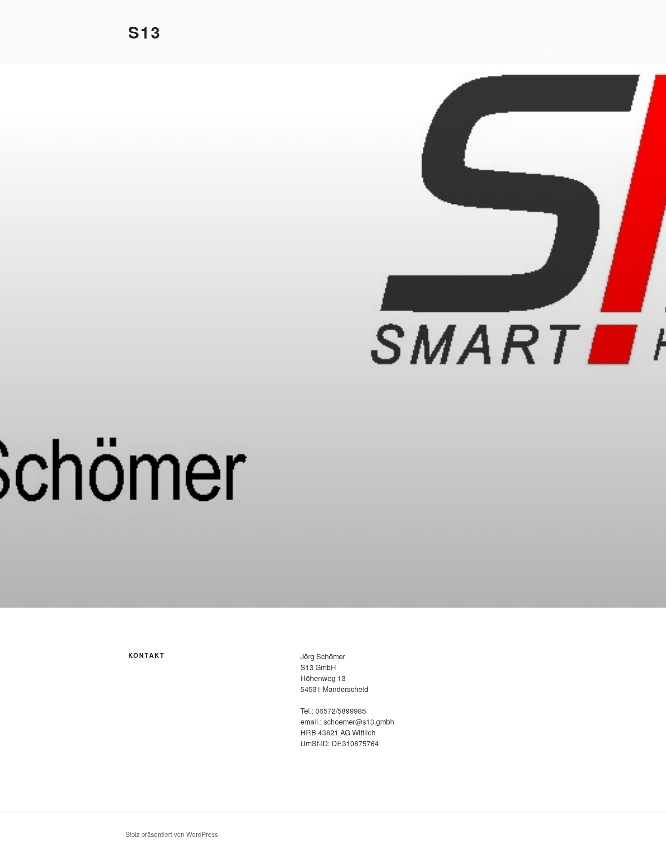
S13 (144, 31)
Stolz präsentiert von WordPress (171, 834)
